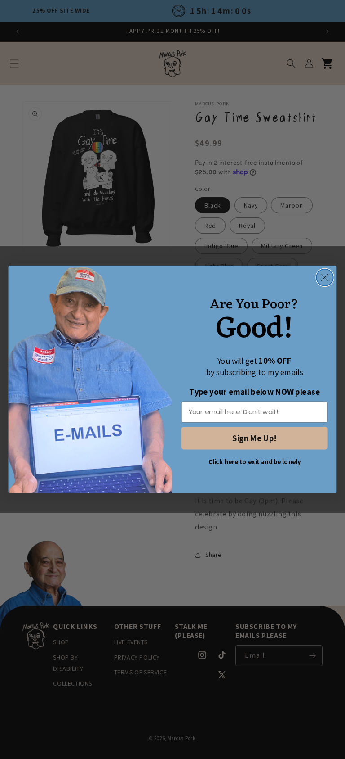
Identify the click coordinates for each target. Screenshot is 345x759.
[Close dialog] (324, 277)
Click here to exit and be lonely (254, 461)
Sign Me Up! (254, 438)
